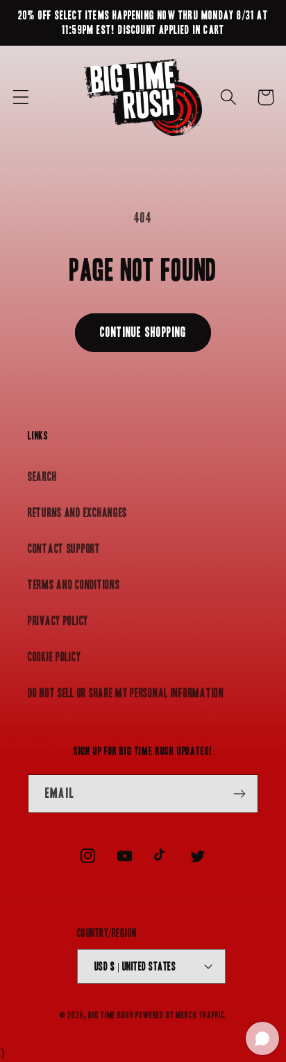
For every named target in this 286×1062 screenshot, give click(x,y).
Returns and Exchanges (77, 513)
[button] (21, 97)
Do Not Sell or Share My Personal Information (126, 693)
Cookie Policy (54, 657)
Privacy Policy (58, 621)
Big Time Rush (110, 1015)
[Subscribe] (239, 793)
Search (42, 476)
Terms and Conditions (73, 585)
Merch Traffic (200, 1015)
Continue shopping (143, 332)
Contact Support (64, 549)
